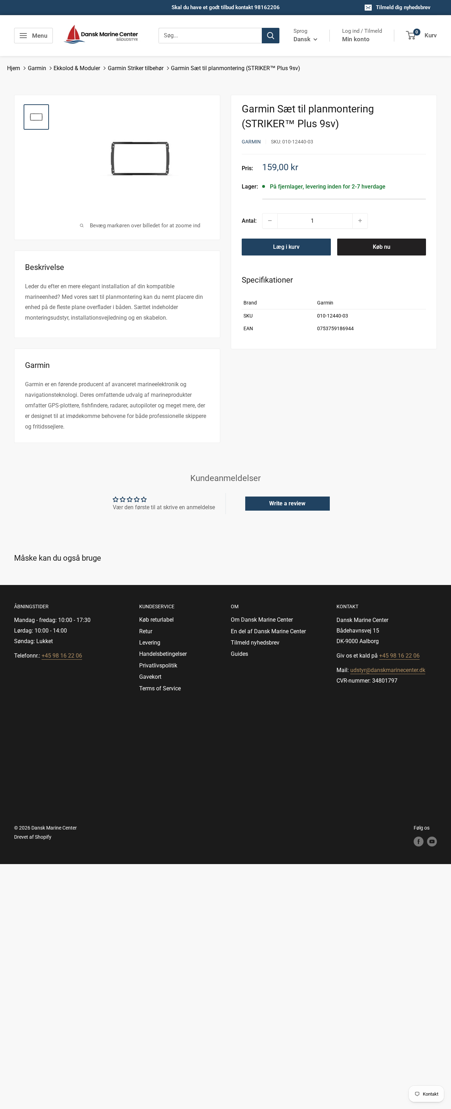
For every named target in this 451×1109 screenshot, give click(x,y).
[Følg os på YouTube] (432, 841)
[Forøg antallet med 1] (360, 220)
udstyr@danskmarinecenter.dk (387, 670)
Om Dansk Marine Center (262, 619)
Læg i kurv (286, 246)
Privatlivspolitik (158, 665)
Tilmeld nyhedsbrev (255, 642)
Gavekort (150, 676)
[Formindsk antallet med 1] (269, 220)
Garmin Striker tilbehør (135, 68)
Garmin (37, 68)
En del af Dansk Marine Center (268, 631)
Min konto (356, 39)
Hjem (13, 68)
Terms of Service (160, 688)
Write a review (287, 503)
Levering (149, 642)
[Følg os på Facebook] (419, 841)
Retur (145, 631)
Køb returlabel (156, 619)
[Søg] (270, 35)
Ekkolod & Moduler (77, 68)
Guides (239, 654)
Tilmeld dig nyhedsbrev (403, 7)
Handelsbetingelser (163, 654)
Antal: (249, 220)
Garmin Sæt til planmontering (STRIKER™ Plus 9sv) (235, 68)
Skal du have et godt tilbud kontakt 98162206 (226, 7)
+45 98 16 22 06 (62, 655)
